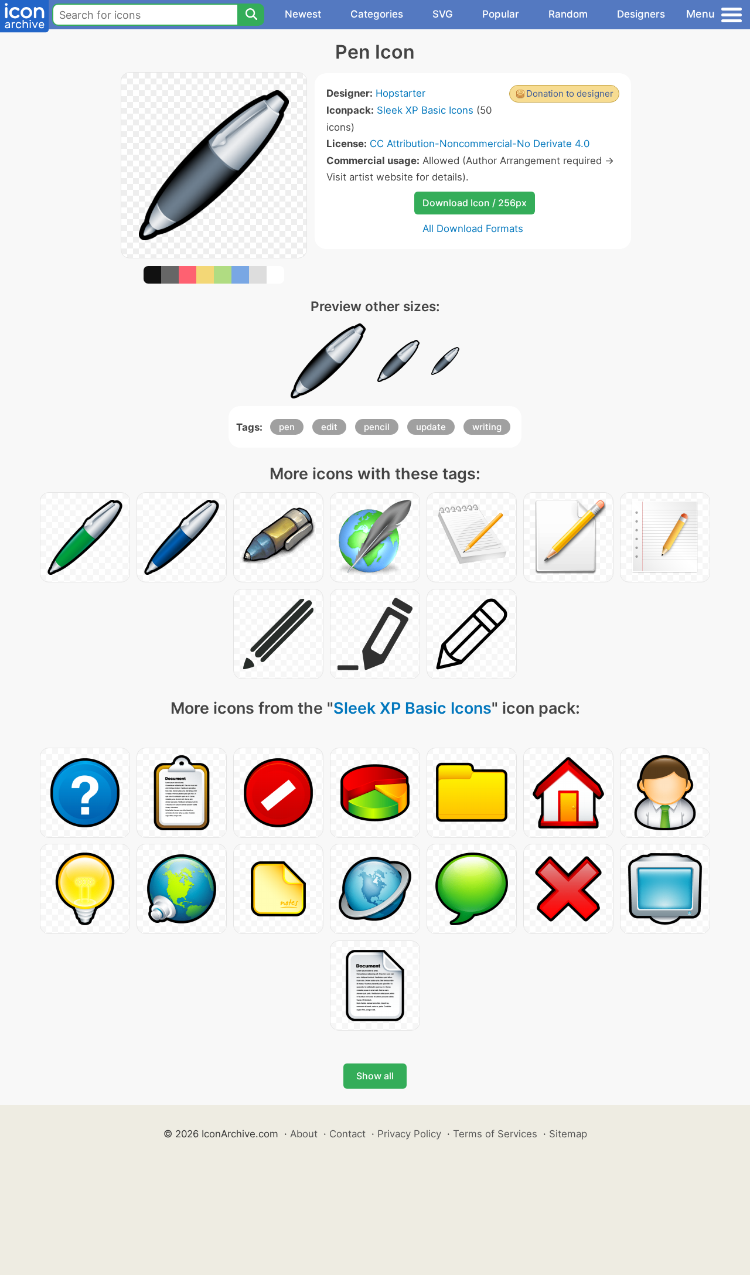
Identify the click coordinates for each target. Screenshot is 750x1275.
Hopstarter (400, 93)
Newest (303, 14)
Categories (376, 14)
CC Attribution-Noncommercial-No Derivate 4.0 (479, 143)
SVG (442, 14)
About (304, 1134)
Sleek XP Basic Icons (425, 110)
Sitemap (568, 1134)
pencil (377, 426)
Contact (347, 1134)
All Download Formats (472, 228)
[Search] (250, 15)
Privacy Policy (409, 1134)
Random (568, 14)
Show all (375, 1076)
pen (287, 426)
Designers (641, 14)
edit (329, 426)
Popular (500, 14)
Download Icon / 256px (474, 203)
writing (487, 426)
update (431, 426)
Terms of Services (495, 1134)
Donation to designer (569, 93)
